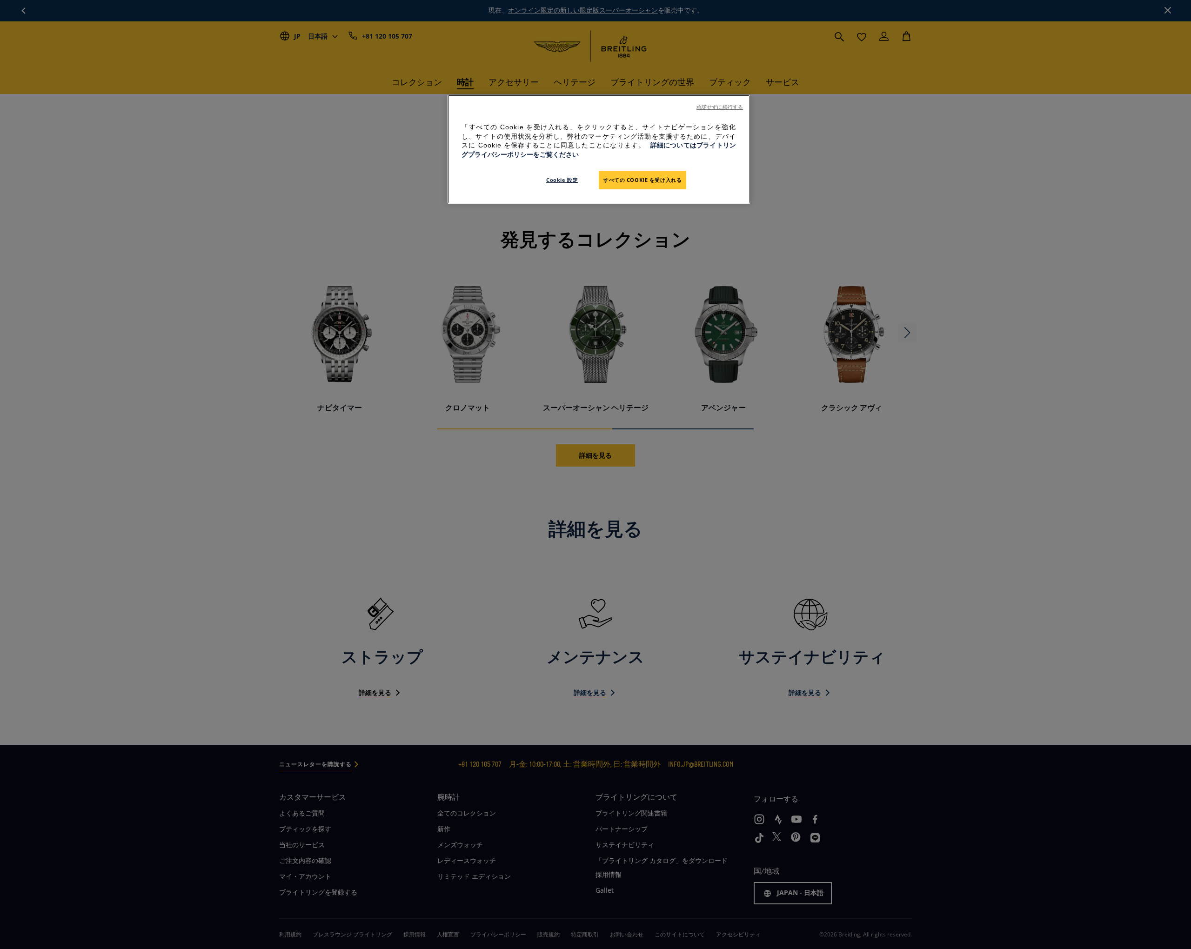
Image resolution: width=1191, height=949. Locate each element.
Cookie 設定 (562, 179)
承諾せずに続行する (719, 107)
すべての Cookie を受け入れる (642, 179)
